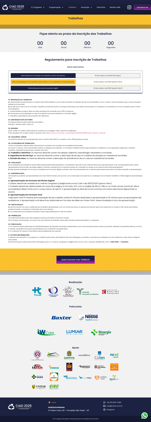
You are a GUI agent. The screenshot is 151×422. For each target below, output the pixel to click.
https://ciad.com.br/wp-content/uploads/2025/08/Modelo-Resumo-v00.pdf (75, 133)
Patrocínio (101, 7)
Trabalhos (72, 7)
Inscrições (85, 7)
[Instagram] (129, 7)
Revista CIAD (115, 7)
